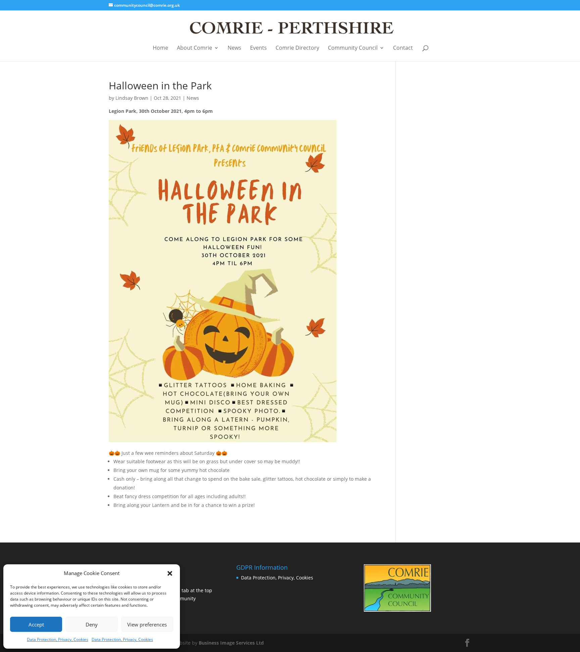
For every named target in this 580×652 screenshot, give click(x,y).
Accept (36, 624)
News (234, 48)
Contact (403, 48)
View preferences (147, 624)
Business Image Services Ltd (231, 643)
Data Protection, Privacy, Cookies (57, 639)
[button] (169, 573)
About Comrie (194, 48)
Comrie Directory (297, 48)
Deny (92, 624)
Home (160, 48)
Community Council (353, 48)
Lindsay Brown (131, 98)
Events (258, 48)
